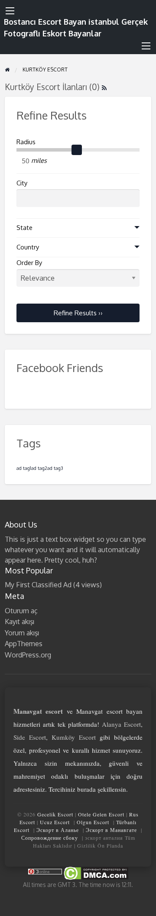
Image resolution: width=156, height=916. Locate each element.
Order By (29, 263)
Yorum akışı (22, 632)
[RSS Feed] (104, 86)
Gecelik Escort (55, 814)
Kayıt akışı (19, 621)
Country (27, 247)
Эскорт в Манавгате (111, 829)
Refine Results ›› (78, 312)
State (24, 227)
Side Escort (29, 737)
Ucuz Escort (55, 822)
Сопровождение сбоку (49, 837)
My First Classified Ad (38, 584)
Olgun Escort (93, 822)
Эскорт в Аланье (57, 829)
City (21, 183)
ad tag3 (55, 468)
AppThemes (23, 643)
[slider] (77, 150)
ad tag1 (23, 468)
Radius (26, 142)
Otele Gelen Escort (101, 814)
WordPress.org (28, 655)
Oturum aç (21, 610)
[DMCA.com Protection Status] (95, 872)
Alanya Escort (121, 724)
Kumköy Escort (74, 737)
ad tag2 (39, 468)
